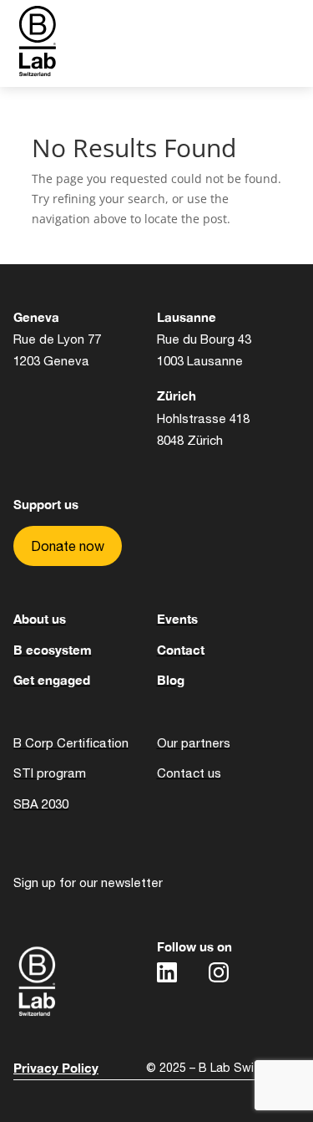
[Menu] (233, 43)
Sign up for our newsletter (88, 882)
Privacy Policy (55, 1067)
